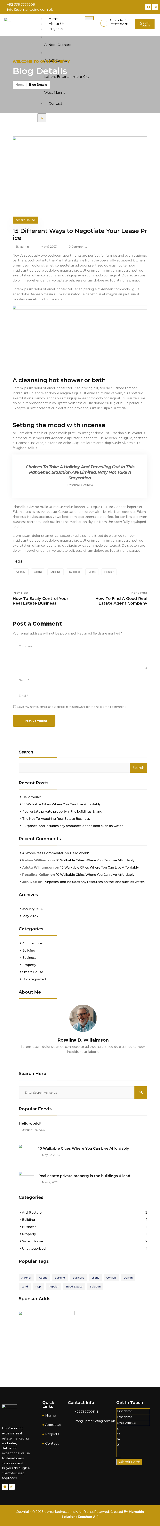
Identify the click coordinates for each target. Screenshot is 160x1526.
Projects (56, 29)
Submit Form (129, 1462)
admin (24, 246)
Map (38, 1286)
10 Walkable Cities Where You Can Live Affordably (61, 804)
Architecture (32, 943)
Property (29, 965)
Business (29, 958)
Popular (109, 571)
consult (111, 1277)
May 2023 (30, 916)
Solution (95, 1286)
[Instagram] (155, 7)
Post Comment (35, 721)
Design (128, 1277)
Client (92, 571)
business (74, 571)
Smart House (25, 220)
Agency (20, 571)
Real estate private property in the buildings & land (62, 811)
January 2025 (32, 909)
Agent (38, 571)
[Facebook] (148, 7)
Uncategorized (34, 979)
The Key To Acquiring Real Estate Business (56, 819)
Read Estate (74, 1286)
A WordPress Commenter (42, 853)
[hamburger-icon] (89, 18)
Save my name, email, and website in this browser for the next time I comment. (71, 707)
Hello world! (31, 797)
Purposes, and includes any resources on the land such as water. (72, 826)
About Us (57, 24)
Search (26, 752)
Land (24, 1286)
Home (54, 19)
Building (55, 571)
